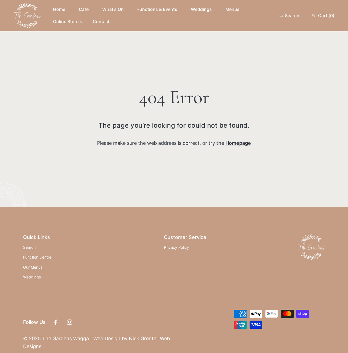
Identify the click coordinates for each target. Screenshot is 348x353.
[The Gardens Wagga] (27, 15)
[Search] (282, 16)
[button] (289, 16)
